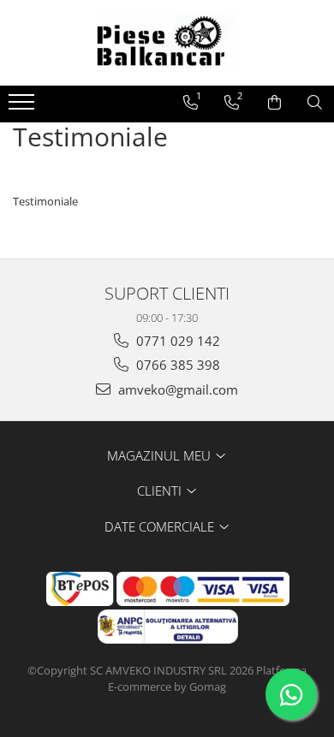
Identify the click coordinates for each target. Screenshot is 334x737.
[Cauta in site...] (314, 103)
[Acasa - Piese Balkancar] (167, 43)
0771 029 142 (176, 340)
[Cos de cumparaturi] (274, 103)
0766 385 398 (176, 364)
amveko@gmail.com (176, 389)
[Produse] (24, 107)
